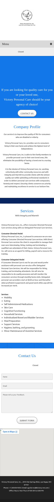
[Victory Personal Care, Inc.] (27, 20)
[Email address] (8, 52)
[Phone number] (3, 52)
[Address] (12, 52)
